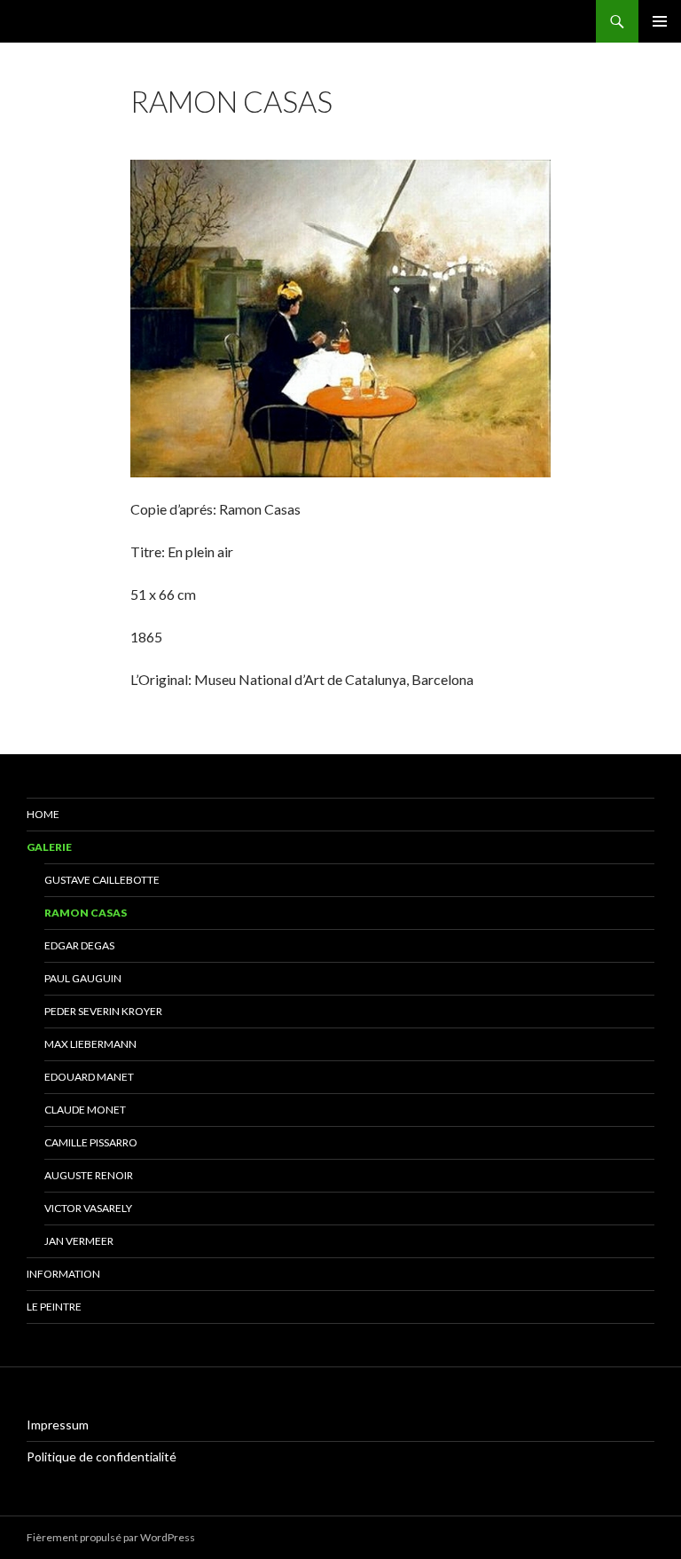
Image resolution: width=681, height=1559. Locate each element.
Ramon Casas (85, 912)
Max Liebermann (90, 1044)
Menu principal (659, 21)
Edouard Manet (89, 1076)
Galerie (49, 847)
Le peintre (54, 1306)
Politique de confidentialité (101, 1456)
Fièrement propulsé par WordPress (111, 1537)
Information (63, 1273)
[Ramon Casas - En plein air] (340, 316)
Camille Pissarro (90, 1142)
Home (43, 814)
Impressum (58, 1424)
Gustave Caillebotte (102, 879)
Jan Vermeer (79, 1241)
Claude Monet (85, 1109)
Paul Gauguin (82, 978)
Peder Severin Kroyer (103, 1011)
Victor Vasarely (88, 1208)
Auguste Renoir (88, 1175)
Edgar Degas (79, 945)
